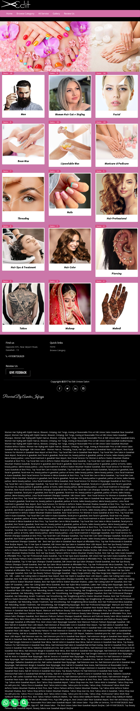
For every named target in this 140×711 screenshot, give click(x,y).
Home (9, 13)
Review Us (69, 13)
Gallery (56, 13)
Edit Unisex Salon (80, 381)
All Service (43, 13)
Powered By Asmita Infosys (23, 396)
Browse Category (25, 13)
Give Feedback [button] (18, 372)
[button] (24, 703)
